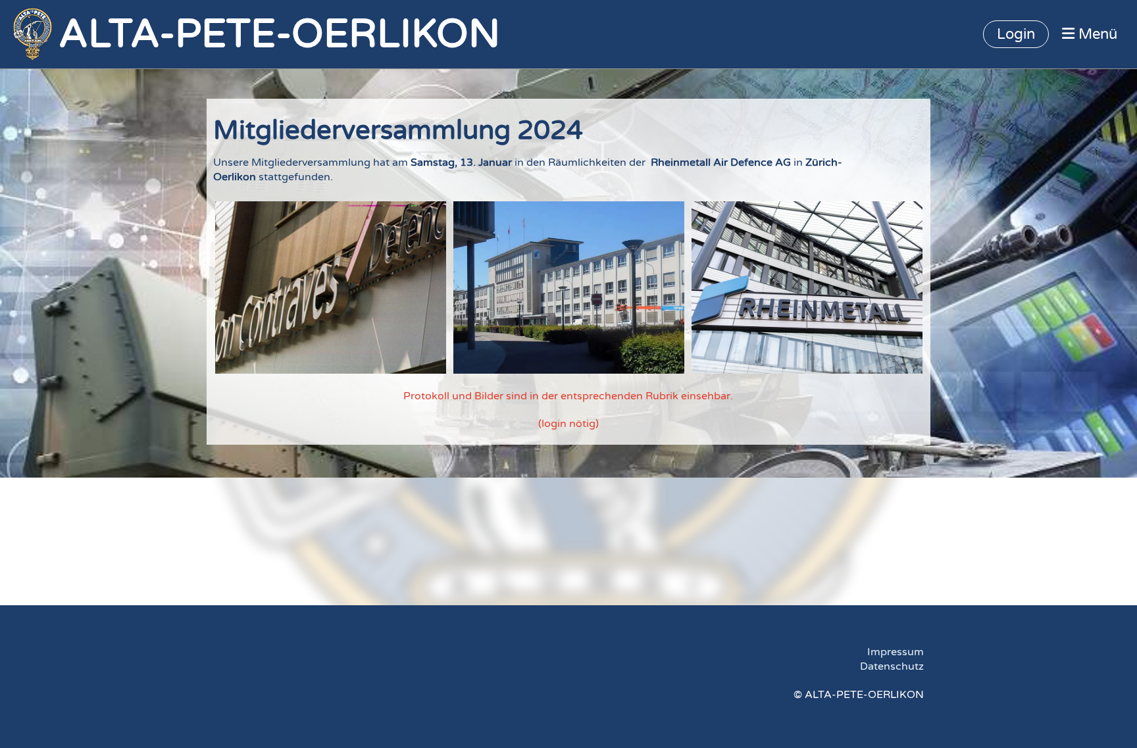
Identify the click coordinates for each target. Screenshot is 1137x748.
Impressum (895, 652)
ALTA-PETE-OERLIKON (279, 34)
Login (1016, 34)
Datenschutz (892, 666)
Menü (1095, 34)
